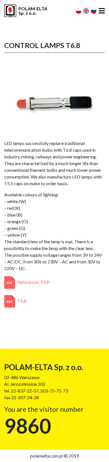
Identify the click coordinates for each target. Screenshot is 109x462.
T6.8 (21, 300)
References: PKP (33, 282)
